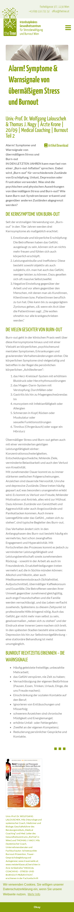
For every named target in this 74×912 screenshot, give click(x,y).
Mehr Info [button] (34, 894)
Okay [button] (37, 907)
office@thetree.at (60, 11)
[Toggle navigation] (68, 27)
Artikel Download (58, 145)
